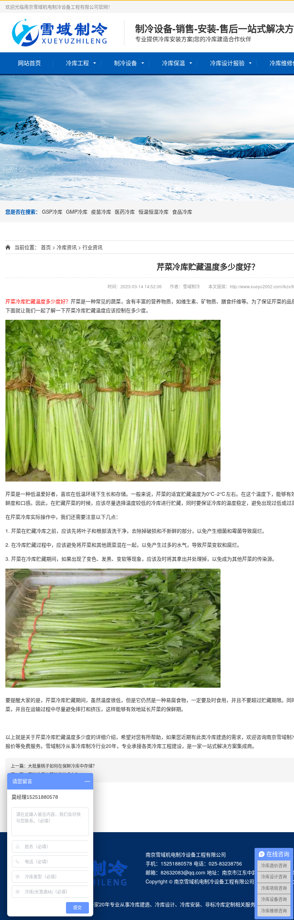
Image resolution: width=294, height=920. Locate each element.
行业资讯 (92, 247)
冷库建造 (140, 904)
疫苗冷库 (101, 211)
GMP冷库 (76, 211)
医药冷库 (125, 211)
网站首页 (29, 63)
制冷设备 (125, 63)
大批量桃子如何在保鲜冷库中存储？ (62, 766)
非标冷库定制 (220, 904)
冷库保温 (173, 63)
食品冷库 (182, 211)
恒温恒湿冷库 (153, 211)
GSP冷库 (52, 211)
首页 (46, 247)
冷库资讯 (67, 247)
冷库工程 (77, 63)
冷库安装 (190, 904)
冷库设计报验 (227, 63)
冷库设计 (165, 904)
